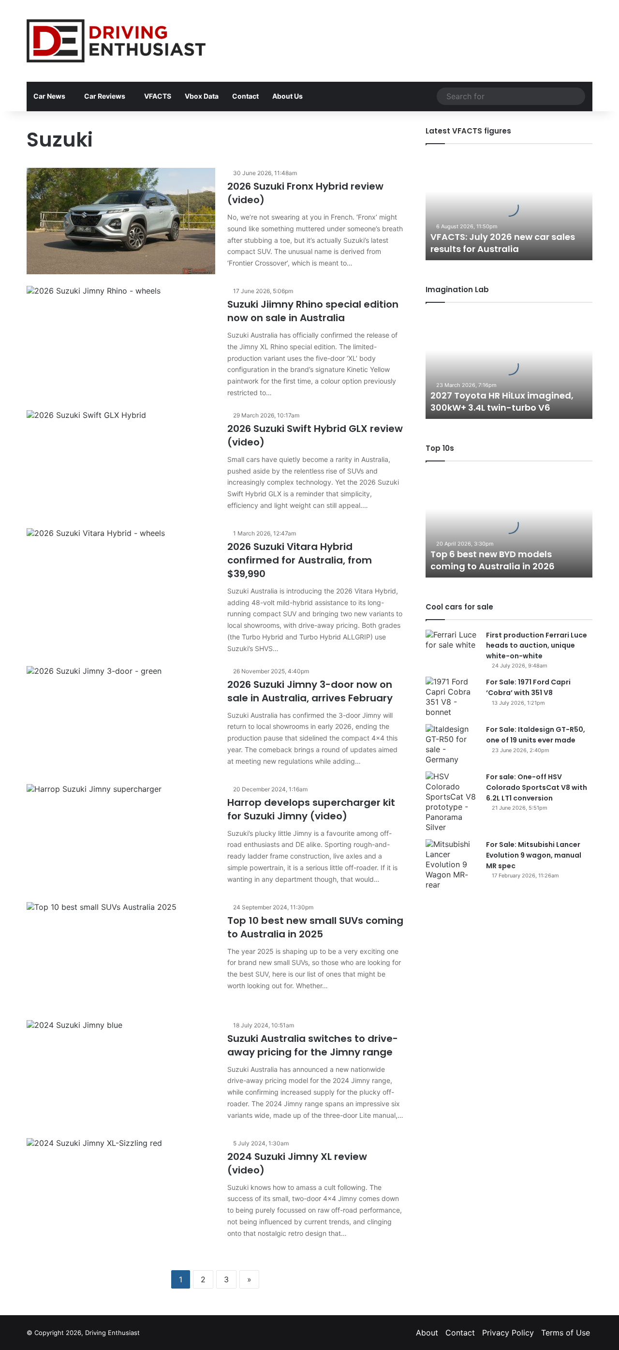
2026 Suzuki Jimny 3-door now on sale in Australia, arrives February (310, 691)
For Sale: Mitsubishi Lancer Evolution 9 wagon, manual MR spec (533, 855)
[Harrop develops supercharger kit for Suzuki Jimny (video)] (121, 837)
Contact (245, 96)
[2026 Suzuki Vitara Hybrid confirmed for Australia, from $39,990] (121, 581)
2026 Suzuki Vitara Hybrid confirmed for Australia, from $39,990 (299, 560)
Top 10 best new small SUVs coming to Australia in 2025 (315, 927)
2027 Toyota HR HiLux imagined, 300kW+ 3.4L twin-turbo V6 (502, 401)
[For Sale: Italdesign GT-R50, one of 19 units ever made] (452, 744)
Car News (49, 96)
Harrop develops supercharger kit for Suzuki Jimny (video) (311, 809)
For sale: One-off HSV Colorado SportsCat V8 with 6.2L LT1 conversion (536, 787)
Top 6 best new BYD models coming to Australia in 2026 (492, 560)
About (427, 1332)
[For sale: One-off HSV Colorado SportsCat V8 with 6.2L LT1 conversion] (452, 801)
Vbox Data (202, 96)
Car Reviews (104, 96)
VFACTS (157, 96)
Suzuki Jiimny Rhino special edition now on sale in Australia (312, 311)
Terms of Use (565, 1332)
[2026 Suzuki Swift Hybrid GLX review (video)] (121, 463)
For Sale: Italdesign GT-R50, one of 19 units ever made (535, 735)
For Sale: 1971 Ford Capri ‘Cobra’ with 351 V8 (528, 687)
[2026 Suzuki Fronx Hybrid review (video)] (121, 221)
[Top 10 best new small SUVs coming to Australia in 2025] (121, 955)
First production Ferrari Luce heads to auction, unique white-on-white (536, 645)
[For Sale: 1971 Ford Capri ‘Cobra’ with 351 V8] (452, 697)
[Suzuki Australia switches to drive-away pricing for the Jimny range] (121, 1073)
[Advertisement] (406, 31)
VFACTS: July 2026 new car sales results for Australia (502, 243)
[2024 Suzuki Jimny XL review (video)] (121, 1191)
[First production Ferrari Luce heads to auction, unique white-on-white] (452, 648)
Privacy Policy (508, 1332)
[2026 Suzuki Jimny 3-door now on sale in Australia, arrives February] (121, 719)
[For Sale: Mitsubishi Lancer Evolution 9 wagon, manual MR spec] (452, 864)
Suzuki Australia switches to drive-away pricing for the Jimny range (312, 1045)
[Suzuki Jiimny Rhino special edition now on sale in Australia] (121, 339)
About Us (287, 96)
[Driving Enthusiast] (116, 40)
